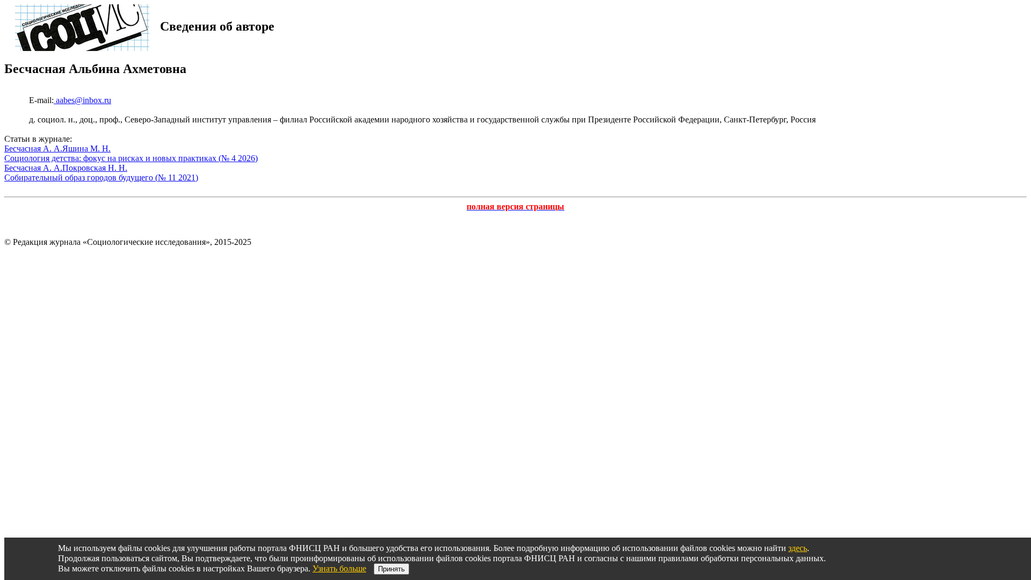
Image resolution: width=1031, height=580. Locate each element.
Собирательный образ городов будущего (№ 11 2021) (101, 177)
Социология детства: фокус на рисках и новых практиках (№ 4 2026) (131, 158)
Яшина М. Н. (86, 148)
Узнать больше (339, 568)
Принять (391, 569)
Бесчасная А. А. (33, 148)
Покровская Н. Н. (94, 167)
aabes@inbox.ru (82, 100)
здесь (797, 548)
